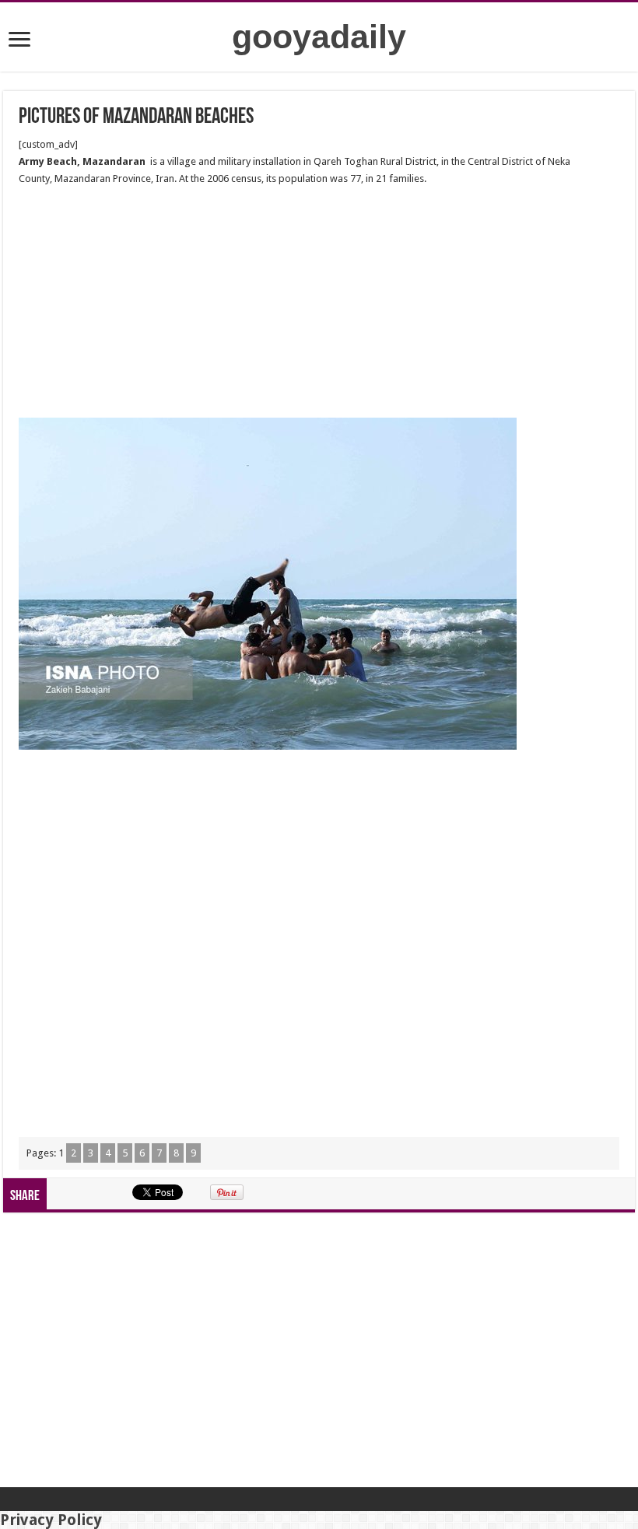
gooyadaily (319, 36)
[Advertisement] (319, 302)
